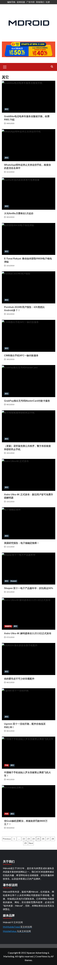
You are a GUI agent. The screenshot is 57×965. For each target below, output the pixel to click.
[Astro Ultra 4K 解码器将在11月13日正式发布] (28, 614)
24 (33, 839)
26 (43, 839)
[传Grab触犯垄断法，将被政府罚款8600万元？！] (28, 801)
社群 (48, 2)
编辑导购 (11, 2)
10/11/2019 (10, 592)
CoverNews (41, 956)
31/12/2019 (10, 172)
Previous (7, 839)
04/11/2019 (10, 779)
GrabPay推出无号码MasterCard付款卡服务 (27, 401)
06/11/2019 (10, 682)
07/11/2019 (10, 637)
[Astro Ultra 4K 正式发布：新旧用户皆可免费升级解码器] (28, 475)
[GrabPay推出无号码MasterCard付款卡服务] (28, 381)
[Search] (52, 66)
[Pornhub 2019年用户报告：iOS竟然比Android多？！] (28, 287)
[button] (5, 66)
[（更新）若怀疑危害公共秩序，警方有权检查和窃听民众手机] (28, 426)
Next (31, 843)
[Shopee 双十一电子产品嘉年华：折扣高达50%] (28, 569)
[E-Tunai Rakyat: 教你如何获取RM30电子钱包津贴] (28, 239)
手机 (6, 765)
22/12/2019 (10, 266)
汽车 (6, 814)
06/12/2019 (10, 404)
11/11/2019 (10, 547)
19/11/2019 (10, 453)
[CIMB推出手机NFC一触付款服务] (28, 336)
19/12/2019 (10, 314)
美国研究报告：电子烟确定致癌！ (21, 543)
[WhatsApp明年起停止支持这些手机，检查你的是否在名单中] (28, 145)
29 (25, 843)
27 (48, 839)
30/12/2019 (10, 217)
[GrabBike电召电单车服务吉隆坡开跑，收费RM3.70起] (28, 97)
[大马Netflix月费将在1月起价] (28, 194)
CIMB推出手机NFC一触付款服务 (21, 355)
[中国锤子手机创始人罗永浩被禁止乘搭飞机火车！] (28, 753)
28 (53, 839)
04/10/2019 (10, 828)
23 (28, 839)
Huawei (13, 581)
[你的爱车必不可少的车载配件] (28, 659)
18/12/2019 (10, 359)
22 (24, 839)
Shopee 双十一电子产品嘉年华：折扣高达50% (28, 588)
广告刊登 (30, 2)
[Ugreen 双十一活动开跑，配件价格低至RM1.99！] (28, 704)
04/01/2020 (10, 123)
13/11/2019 (10, 501)
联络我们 (40, 2)
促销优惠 (21, 2)
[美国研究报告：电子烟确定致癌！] (28, 523)
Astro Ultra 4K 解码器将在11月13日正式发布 (27, 633)
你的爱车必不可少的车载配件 (19, 678)
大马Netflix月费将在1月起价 (18, 213)
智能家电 (8, 626)
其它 (6, 109)
